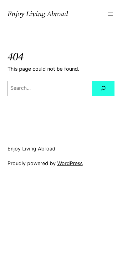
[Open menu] (110, 14)
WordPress (70, 163)
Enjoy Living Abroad (38, 14)
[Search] (103, 88)
